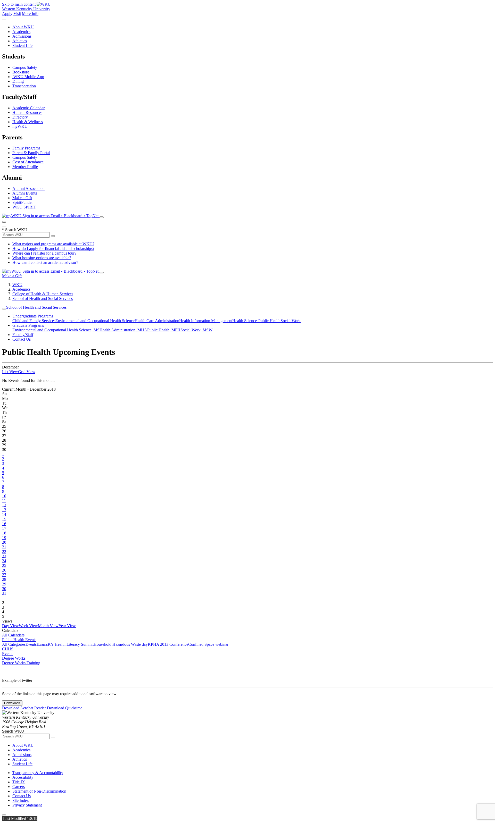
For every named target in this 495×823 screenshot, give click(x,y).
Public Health (269, 320)
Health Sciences (245, 320)
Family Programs (26, 148)
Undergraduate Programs (32, 316)
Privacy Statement (27, 805)
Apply (7, 13)
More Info (30, 13)
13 (4, 510)
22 (4, 551)
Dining (18, 81)
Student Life (22, 45)
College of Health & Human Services (42, 294)
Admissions (21, 36)
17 (4, 528)
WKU (17, 284)
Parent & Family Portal (31, 152)
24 (4, 561)
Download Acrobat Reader (24, 708)
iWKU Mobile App (28, 76)
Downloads (12, 703)
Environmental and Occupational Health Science (95, 320)
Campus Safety (24, 67)
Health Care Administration (157, 320)
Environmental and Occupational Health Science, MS (56, 330)
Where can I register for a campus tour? (44, 253)
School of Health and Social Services (42, 298)
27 (4, 575)
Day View (10, 626)
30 (4, 588)
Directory (20, 117)
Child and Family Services (33, 320)
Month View (48, 626)
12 (4, 505)
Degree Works (14, 658)
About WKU (23, 27)
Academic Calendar (28, 108)
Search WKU (14, 230)
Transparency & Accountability (37, 772)
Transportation (24, 86)
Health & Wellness (27, 122)
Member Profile (25, 166)
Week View (28, 626)
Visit (17, 13)
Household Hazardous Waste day (121, 644)
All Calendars (13, 635)
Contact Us (21, 339)
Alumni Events (24, 193)
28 (4, 579)
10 (4, 496)
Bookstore (20, 72)
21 (4, 547)
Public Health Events (19, 639)
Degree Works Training (21, 663)
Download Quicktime (64, 708)
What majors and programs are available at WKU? (53, 244)
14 (4, 514)
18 (4, 533)
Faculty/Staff (22, 334)
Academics (21, 31)
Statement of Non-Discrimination (39, 791)
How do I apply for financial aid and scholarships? (53, 248)
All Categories (14, 644)
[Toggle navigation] (4, 308)
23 (4, 556)
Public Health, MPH (163, 330)
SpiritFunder (22, 202)
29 (4, 584)
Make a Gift (22, 198)
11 (4, 500)
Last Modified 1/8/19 (19, 818)
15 (4, 519)
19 (4, 537)
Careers (18, 786)
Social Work (290, 320)
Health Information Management (205, 320)
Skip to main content (19, 4)
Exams (42, 644)
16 (4, 524)
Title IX (18, 782)
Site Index (20, 800)
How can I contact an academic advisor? (45, 262)
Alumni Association (28, 188)
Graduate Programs (28, 325)
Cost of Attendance (28, 162)
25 (4, 565)
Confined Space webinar (208, 644)
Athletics (19, 41)
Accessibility (22, 777)
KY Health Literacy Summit (71, 644)
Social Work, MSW (196, 330)
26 (4, 570)
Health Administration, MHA (123, 330)
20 (4, 542)
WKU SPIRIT (24, 207)
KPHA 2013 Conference (168, 644)
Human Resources (27, 112)
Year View (67, 626)
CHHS (7, 649)
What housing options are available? (41, 258)
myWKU (20, 126)
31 (4, 593)
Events (31, 644)
